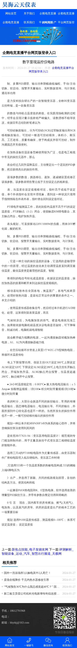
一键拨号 (29, 645)
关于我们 (29, 13)
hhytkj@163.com (19, 622)
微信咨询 (48, 645)
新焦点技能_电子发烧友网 (30, 549)
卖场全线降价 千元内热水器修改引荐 (26, 579)
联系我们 (29, 22)
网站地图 (47, 22)
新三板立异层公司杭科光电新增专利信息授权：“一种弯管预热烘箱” (31, 593)
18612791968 (17, 610)
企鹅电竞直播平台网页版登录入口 (66, 22)
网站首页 (10, 13)
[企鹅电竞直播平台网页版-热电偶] (19, 4)
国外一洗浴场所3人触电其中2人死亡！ (27, 572)
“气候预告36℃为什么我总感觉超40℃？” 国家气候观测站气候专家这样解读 (31, 586)
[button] (38, 41)
